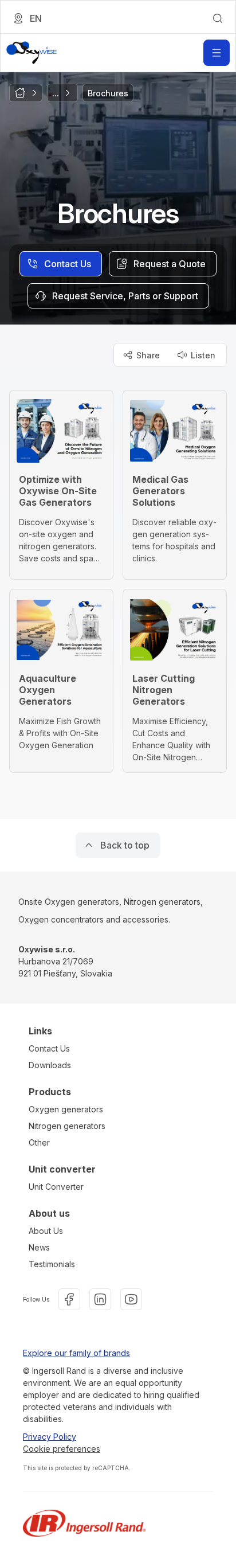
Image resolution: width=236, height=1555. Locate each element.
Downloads (50, 1065)
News (39, 1247)
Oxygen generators (66, 1109)
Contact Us (49, 1048)
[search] (217, 18)
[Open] (216, 53)
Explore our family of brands (76, 1353)
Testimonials (52, 1264)
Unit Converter (56, 1186)
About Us (46, 1231)
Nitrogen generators (67, 1126)
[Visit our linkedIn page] (100, 1299)
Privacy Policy (49, 1436)
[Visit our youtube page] (131, 1299)
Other (39, 1142)
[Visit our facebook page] (69, 1299)
